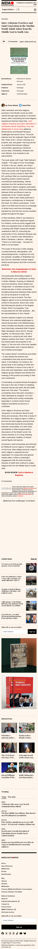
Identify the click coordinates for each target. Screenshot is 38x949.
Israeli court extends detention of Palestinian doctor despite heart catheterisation (15, 833)
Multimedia (5, 886)
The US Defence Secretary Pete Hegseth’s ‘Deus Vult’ (8, 756)
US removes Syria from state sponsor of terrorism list (11, 565)
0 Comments (13, 41)
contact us (20, 496)
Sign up (32, 632)
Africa (3, 863)
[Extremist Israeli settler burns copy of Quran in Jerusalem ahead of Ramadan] (27, 748)
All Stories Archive (7, 912)
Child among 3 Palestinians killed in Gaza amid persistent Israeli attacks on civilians (12, 604)
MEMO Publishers (7, 909)
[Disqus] (19, 528)
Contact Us (5, 904)
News (3, 802)
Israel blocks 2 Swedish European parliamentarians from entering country (11, 616)
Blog (2, 878)
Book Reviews (6, 874)
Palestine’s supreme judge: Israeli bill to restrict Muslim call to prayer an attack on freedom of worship (9, 736)
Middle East (5, 869)
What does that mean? (24, 494)
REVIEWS (4, 19)
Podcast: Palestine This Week (11, 892)
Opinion (4, 881)
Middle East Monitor (29, 488)
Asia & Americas (7, 866)
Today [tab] (3, 797)
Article (4, 811)
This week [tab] (11, 797)
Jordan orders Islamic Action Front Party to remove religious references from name (26, 736)
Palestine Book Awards (9, 901)
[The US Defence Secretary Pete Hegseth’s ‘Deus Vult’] (9, 748)
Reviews (4, 883)
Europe (3, 871)
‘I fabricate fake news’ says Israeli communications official (15, 805)
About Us (4, 898)
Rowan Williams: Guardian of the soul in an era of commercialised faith (8, 776)
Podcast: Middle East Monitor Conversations (16, 889)
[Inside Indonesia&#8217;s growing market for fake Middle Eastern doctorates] (27, 767)
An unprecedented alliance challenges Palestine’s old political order (11, 591)
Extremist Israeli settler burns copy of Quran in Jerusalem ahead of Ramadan (26, 756)
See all (34, 559)
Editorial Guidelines (8, 896)
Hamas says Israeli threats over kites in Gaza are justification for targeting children (17, 844)
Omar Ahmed (13, 105)
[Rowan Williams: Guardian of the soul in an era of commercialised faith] (9, 767)
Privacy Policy (6, 907)
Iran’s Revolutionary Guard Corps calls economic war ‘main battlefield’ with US (11, 578)
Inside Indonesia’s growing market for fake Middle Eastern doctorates (26, 776)
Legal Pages (6, 943)
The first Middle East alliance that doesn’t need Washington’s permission (18, 814)
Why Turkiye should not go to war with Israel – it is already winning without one (18, 823)
